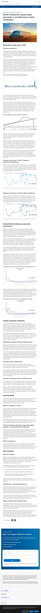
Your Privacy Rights (4, 604)
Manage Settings (25, 611)
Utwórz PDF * (36, 6)
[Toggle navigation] (39, 1)
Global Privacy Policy (4, 603)
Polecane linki (3, 594)
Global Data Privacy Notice (8, 607)
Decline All (36, 611)
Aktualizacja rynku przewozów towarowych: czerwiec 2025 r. (11, 4)
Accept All (31, 611)
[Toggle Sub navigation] (3, 6)
